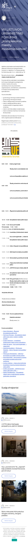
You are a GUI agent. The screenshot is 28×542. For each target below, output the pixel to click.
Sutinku (14, 540)
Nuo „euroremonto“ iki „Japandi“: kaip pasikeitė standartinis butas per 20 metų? (13, 469)
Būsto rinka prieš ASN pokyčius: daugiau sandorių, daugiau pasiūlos (13, 513)
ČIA (15, 124)
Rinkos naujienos (14, 57)
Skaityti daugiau (9, 431)
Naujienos (4, 57)
